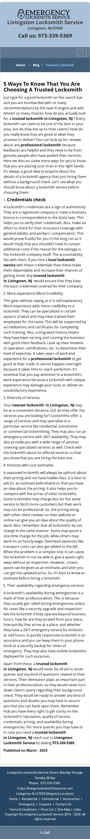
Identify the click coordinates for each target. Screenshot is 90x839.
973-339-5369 (55, 35)
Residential (30, 799)
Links (77, 809)
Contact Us (63, 804)
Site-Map (63, 809)
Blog (36, 65)
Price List (47, 809)
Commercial (50, 799)
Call (46, 832)
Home (20, 65)
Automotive (71, 799)
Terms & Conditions (23, 809)
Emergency (27, 804)
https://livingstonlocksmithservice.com (45, 788)
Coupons (45, 804)
